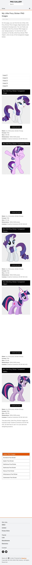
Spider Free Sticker (8, 461)
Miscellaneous (6, 540)
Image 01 (5, 75)
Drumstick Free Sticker (9, 457)
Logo (3, 537)
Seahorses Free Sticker (9, 467)
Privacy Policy (6, 530)
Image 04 (5, 83)
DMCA (3, 524)
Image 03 (5, 80)
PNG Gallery (16, 1)
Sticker (7, 19)
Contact (4, 527)
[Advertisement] (16, 56)
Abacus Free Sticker (8, 471)
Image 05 (5, 86)
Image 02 (5, 78)
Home (4, 19)
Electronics (5, 543)
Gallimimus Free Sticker (9, 464)
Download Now (16, 127)
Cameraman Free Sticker (10, 477)
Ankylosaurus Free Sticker (10, 474)
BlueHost (24, 558)
